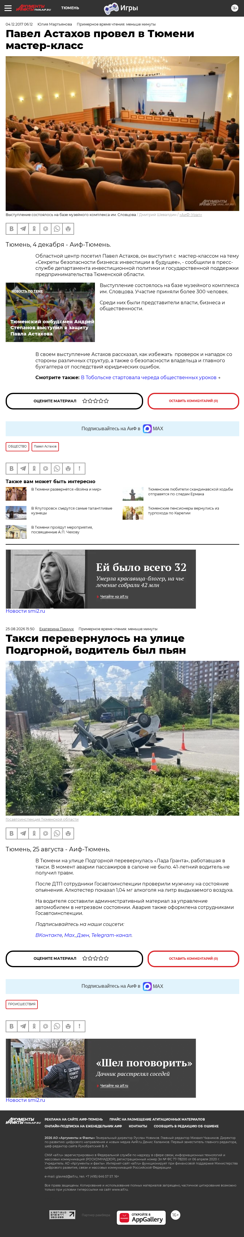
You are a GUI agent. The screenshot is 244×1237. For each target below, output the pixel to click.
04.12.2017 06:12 (19, 24)
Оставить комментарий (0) (193, 401)
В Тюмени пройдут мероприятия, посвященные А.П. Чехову (62, 529)
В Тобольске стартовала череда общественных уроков (149, 377)
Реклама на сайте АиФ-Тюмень (74, 1119)
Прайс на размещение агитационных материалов (157, 1119)
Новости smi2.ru (25, 611)
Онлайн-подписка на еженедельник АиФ (83, 1126)
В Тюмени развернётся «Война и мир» (66, 489)
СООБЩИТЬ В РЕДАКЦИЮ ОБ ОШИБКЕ (186, 1126)
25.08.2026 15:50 (20, 629)
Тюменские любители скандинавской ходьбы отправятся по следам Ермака (190, 491)
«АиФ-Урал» (190, 214)
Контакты (138, 1126)
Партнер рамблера (96, 1215)
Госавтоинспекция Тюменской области (42, 819)
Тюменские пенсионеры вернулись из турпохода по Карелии (183, 510)
